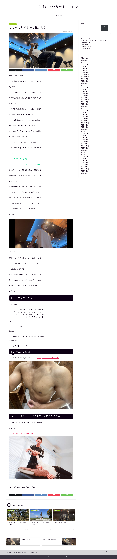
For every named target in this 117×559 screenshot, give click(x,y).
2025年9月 (84, 80)
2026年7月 (84, 61)
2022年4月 (84, 158)
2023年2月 (84, 139)
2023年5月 (84, 133)
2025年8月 (84, 82)
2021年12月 (85, 166)
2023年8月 (84, 128)
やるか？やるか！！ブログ (58, 6)
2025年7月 (84, 84)
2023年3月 (84, 137)
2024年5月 (84, 110)
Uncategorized (13, 23)
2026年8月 (84, 59)
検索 (82, 24)
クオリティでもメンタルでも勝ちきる (93, 40)
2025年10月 (85, 78)
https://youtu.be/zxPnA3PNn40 (48, 358)
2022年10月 (85, 147)
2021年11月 (85, 168)
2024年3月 (84, 114)
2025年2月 (84, 93)
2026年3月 (84, 68)
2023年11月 (85, 122)
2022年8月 (84, 151)
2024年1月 (84, 118)
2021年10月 (85, 170)
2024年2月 (84, 116)
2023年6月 (84, 132)
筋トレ (29, 487)
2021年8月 (84, 174)
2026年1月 (84, 72)
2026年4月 (84, 66)
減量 (24, 487)
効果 (19, 487)
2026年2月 (84, 70)
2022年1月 (84, 164)
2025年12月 (85, 74)
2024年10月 (85, 101)
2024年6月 (84, 109)
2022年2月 (84, 162)
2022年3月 (84, 160)
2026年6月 (84, 63)
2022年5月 (84, 156)
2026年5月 (84, 64)
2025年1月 (84, 95)
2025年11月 (85, 76)
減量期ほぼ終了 (86, 42)
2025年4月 (84, 89)
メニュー (13, 487)
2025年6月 (84, 86)
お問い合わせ (58, 15)
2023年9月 (84, 126)
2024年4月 (84, 112)
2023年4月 (84, 135)
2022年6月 (84, 155)
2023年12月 (85, 120)
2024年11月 (85, 99)
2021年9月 (84, 172)
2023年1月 (84, 141)
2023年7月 (84, 130)
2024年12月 (85, 97)
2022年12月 (85, 143)
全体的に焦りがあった (88, 48)
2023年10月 (85, 124)
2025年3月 (84, 91)
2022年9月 (84, 149)
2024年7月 (84, 107)
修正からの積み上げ (88, 46)
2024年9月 (84, 103)
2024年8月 (84, 105)
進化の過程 (85, 44)
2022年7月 (84, 153)
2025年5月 (84, 87)
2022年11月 (85, 145)
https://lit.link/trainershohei (23, 433)
